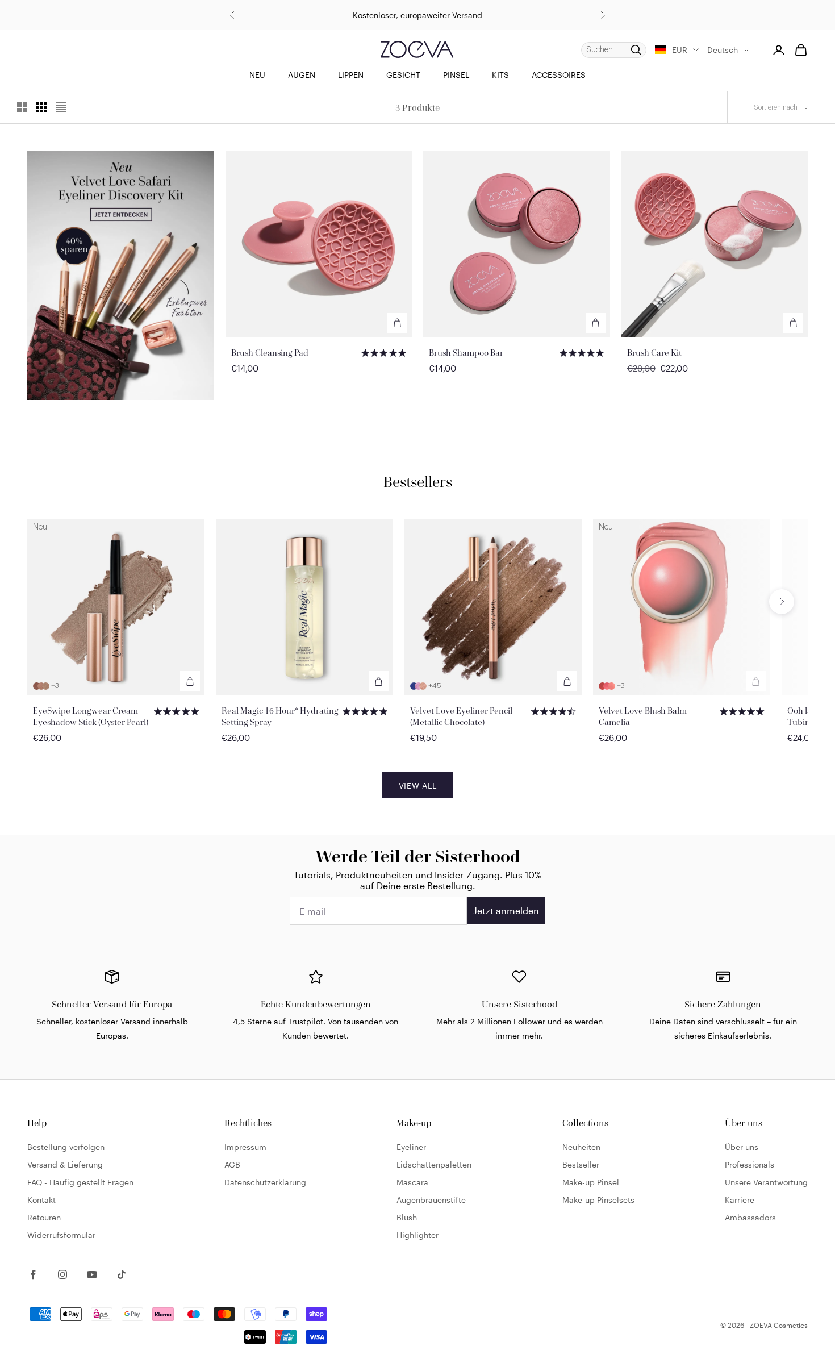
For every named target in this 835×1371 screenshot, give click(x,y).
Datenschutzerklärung (265, 1182)
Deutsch (722, 50)
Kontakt (41, 1200)
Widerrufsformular (61, 1235)
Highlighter (417, 1235)
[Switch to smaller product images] (41, 107)
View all (418, 785)
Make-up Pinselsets (598, 1200)
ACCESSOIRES (559, 75)
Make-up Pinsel (590, 1182)
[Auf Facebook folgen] (33, 1274)
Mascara (412, 1182)
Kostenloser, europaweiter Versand (417, 15)
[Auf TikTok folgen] (121, 1274)
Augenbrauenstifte (431, 1200)
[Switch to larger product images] (22, 107)
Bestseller (580, 1164)
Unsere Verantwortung (766, 1182)
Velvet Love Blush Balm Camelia (643, 716)
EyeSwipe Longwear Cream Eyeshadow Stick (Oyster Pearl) (90, 716)
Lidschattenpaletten (433, 1164)
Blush (406, 1217)
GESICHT (403, 75)
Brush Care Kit (654, 352)
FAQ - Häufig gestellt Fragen (80, 1182)
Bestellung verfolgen (66, 1147)
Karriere (739, 1200)
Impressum (245, 1147)
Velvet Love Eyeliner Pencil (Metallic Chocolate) (461, 716)
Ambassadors (750, 1217)
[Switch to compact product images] (61, 107)
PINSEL (456, 75)
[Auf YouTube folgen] (92, 1274)
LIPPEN (351, 75)
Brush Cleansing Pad (269, 352)
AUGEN (301, 75)
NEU (257, 75)
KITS (500, 75)
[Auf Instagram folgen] (62, 1274)
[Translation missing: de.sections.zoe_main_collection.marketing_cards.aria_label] (120, 275)
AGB (232, 1164)
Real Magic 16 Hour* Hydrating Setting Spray (280, 716)
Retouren (44, 1217)
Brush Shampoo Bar (466, 352)
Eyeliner (411, 1147)
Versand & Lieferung (65, 1164)
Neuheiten (581, 1147)
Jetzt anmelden (506, 910)
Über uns (741, 1147)
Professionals (749, 1164)
